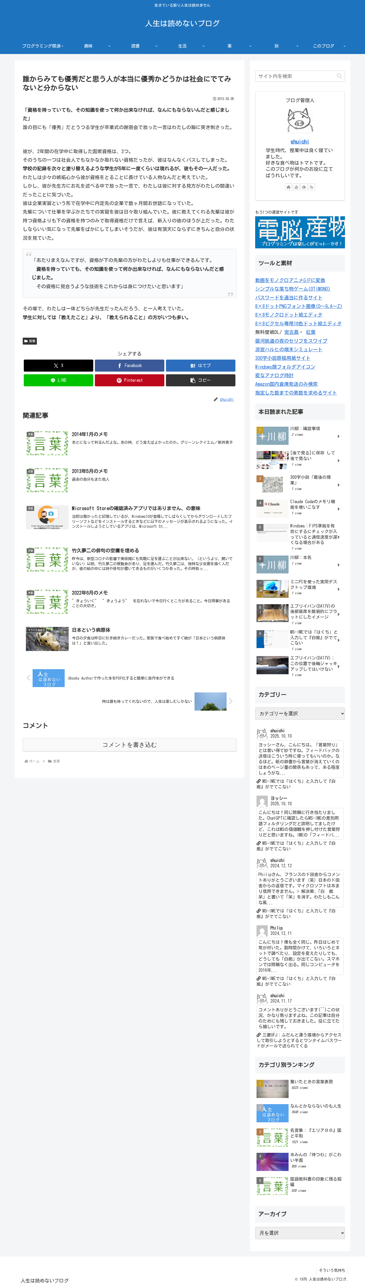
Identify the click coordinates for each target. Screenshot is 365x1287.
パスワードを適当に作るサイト (289, 297)
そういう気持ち (332, 1270)
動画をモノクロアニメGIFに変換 (290, 280)
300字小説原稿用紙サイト (282, 358)
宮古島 (291, 332)
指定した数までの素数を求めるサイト (296, 392)
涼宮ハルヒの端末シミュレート (289, 349)
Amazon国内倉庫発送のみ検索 (286, 384)
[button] (200, 380)
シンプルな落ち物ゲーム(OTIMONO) (293, 288)
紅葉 (311, 332)
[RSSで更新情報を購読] (311, 186)
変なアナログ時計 (274, 375)
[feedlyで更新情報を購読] (303, 186)
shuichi (300, 141)
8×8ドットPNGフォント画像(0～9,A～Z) (299, 306)
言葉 (32, 340)
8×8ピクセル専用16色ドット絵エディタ (298, 323)
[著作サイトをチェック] (288, 186)
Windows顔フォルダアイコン (285, 366)
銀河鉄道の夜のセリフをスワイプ (291, 340)
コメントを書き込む (129, 744)
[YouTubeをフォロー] (296, 186)
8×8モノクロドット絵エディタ (289, 314)
